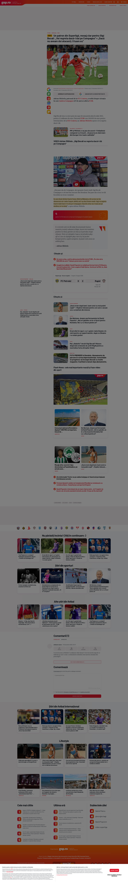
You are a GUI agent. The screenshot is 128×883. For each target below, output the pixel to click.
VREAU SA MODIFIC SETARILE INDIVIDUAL (114, 875)
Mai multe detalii (9, 871)
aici (11, 877)
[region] (64, 873)
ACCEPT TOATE (114, 870)
